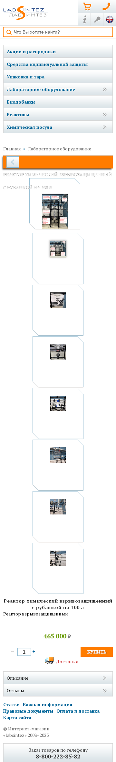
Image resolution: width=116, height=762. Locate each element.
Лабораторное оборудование (41, 89)
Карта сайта (17, 717)
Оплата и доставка (78, 711)
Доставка (67, 661)
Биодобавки (21, 102)
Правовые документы (28, 711)
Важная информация (47, 704)
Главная (12, 149)
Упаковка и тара (25, 77)
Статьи (11, 704)
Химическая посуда (29, 127)
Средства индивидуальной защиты (47, 64)
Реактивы (18, 114)
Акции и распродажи (31, 51)
